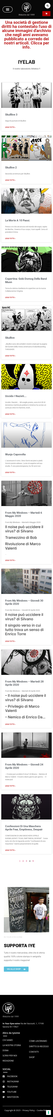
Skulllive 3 (11, 114)
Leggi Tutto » (10, 127)
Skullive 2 (11, 167)
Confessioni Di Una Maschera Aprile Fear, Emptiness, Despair (24, 828)
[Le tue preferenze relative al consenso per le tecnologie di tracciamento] (48, 1112)
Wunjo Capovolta (15, 454)
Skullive (10, 337)
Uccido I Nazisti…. (16, 396)
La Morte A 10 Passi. (17, 220)
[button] (8, 9)
